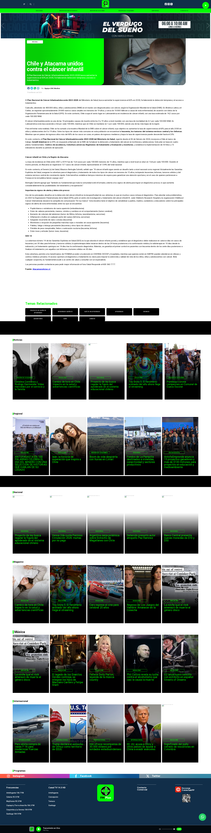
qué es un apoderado (92, 311)
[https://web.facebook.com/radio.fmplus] (76, 776)
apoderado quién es (65, 311)
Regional (35, 42)
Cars (65, 318)
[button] (3, 25)
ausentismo (38, 318)
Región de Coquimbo (25, 378)
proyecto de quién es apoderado (38, 312)
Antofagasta (174, 453)
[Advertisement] (105, 326)
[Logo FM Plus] (105, 4)
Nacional (101, 378)
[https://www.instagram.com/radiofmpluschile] (8, 776)
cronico (146, 311)
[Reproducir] (205, 5)
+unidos (92, 318)
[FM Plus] (24, 6)
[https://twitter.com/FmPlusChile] (147, 776)
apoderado (119, 311)
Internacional (25, 740)
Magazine (63, 378)
